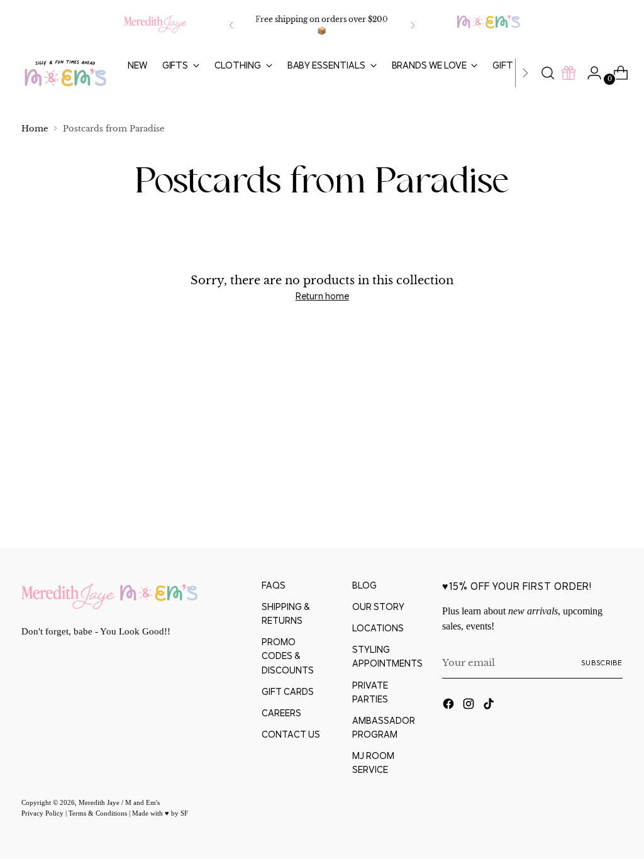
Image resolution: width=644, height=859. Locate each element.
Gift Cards (288, 691)
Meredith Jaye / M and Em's (119, 802)
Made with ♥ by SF (160, 813)
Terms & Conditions (99, 813)
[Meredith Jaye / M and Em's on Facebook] (449, 705)
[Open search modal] (547, 73)
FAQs (274, 585)
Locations (378, 628)
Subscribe (602, 662)
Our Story (378, 606)
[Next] (412, 25)
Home (34, 128)
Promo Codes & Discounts (288, 655)
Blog (364, 585)
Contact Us (291, 734)
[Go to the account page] (589, 73)
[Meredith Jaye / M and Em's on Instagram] (469, 705)
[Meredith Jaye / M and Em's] (65, 73)
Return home (322, 296)
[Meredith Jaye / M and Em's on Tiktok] (489, 705)
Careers (281, 713)
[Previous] (231, 25)
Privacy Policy (43, 813)
